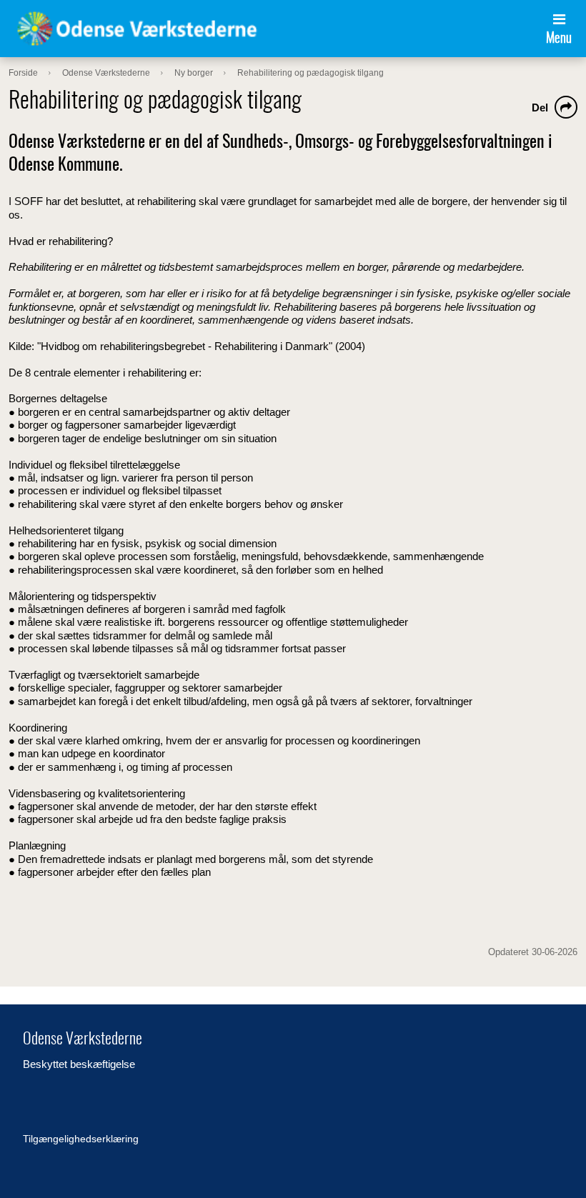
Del (540, 107)
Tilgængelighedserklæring (81, 1138)
